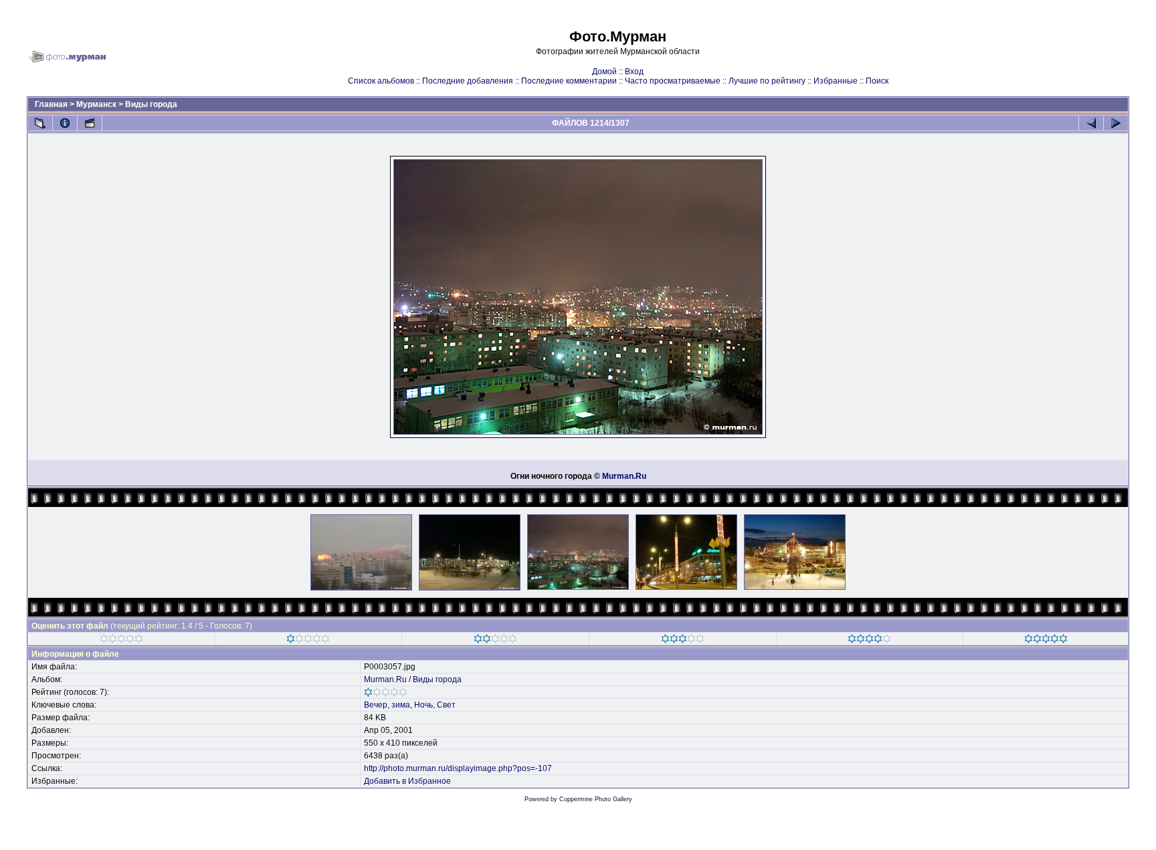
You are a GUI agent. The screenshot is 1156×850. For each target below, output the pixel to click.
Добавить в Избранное (407, 781)
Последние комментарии (569, 81)
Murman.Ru (624, 476)
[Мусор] (121, 640)
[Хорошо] (682, 640)
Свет (446, 705)
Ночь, (424, 705)
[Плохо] (308, 640)
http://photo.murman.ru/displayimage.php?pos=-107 (458, 768)
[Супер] (1046, 640)
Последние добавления (467, 81)
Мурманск (96, 104)
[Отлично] (869, 640)
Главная (51, 104)
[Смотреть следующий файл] (1116, 123)
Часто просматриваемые (672, 81)
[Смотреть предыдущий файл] (1091, 123)
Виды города (151, 104)
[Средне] (495, 640)
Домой (604, 71)
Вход (634, 71)
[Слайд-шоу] (90, 123)
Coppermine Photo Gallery (595, 799)
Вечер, (376, 705)
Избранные (835, 81)
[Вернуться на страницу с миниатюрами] (40, 123)
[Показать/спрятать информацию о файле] (65, 123)
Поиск (877, 81)
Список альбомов (381, 81)
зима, (401, 705)
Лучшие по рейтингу (767, 81)
